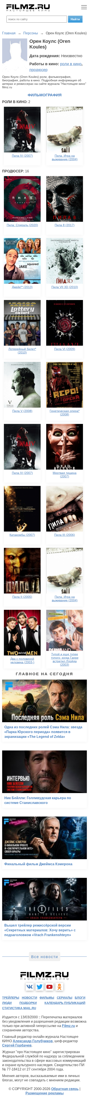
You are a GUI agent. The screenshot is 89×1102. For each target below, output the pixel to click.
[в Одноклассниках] (59, 987)
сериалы (64, 997)
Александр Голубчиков (33, 1041)
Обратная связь (65, 1089)
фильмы (47, 997)
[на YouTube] (49, 987)
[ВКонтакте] (29, 987)
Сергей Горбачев (17, 1045)
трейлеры (10, 997)
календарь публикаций (64, 1003)
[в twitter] (39, 987)
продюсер (38, 70)
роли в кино (70, 64)
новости (29, 997)
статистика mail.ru (19, 1008)
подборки (28, 1003)
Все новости (44, 957)
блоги (80, 997)
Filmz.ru (68, 1026)
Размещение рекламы (44, 1093)
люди (7, 1003)
